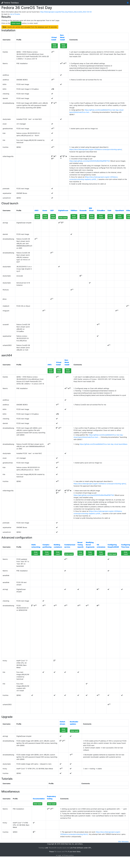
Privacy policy (68, 855)
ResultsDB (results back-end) (59, 848)
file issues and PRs (61, 851)
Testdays (41, 848)
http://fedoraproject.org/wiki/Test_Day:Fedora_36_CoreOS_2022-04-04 (66, 12)
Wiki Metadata (123, 842)
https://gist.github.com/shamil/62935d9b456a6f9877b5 (89, 161)
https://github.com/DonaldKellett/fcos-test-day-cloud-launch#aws (103, 444)
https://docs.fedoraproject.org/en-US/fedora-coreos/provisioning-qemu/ (95, 149)
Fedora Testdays (11, 3)
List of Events (15, 14)
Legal (59, 855)
